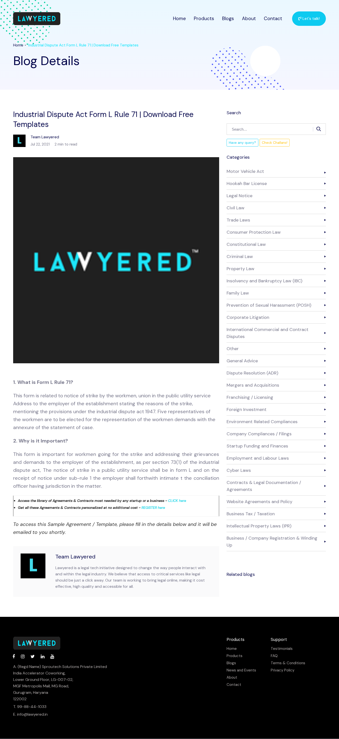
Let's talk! (311, 18)
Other (233, 349)
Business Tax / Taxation (251, 514)
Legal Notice (239, 196)
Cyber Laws (239, 470)
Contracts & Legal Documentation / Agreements (264, 486)
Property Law (240, 269)
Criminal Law (240, 256)
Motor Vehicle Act (245, 171)
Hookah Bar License (247, 183)
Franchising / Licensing (250, 397)
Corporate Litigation (248, 317)
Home (179, 18)
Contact (273, 18)
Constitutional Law (246, 244)
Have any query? (242, 142)
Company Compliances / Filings (259, 434)
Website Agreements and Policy (259, 502)
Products (204, 18)
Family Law (238, 293)
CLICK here (177, 500)
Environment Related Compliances (262, 422)
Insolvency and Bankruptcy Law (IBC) (264, 281)
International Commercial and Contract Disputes (267, 333)
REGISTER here (153, 507)
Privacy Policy (282, 670)
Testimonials (282, 649)
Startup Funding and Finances (257, 446)
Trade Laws (238, 220)
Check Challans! (274, 142)
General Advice (242, 361)
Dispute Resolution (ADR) (252, 373)
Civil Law (235, 208)
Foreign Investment (247, 409)
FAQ (274, 656)
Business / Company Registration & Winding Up (272, 541)
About (249, 18)
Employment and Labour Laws (258, 458)
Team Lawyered (75, 557)
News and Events (241, 670)
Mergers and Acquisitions (253, 385)
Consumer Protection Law (254, 232)
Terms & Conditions (288, 663)
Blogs (228, 18)
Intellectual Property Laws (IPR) (259, 526)
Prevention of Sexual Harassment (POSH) (269, 305)
